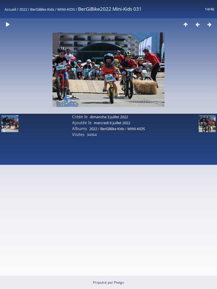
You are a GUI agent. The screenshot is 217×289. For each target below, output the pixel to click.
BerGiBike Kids (42, 9)
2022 (23, 9)
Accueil (10, 9)
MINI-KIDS (66, 9)
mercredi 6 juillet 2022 (112, 122)
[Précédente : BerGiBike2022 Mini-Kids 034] (197, 24)
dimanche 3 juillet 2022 (109, 116)
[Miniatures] (186, 24)
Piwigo (119, 282)
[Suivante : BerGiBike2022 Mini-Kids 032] (209, 24)
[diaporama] (8, 24)
